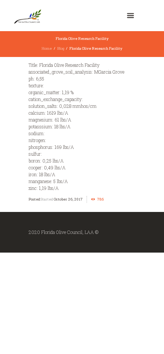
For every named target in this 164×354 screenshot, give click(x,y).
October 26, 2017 (68, 199)
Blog (60, 48)
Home (47, 48)
